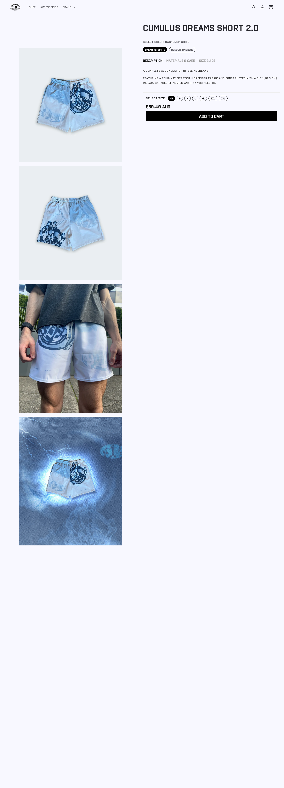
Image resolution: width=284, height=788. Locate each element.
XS (171, 98)
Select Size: (156, 98)
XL (203, 98)
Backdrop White (155, 49)
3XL (223, 98)
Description (152, 60)
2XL (213, 98)
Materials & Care (180, 60)
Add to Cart (211, 116)
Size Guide (207, 60)
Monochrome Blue (182, 49)
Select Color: (166, 41)
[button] (68, 7)
